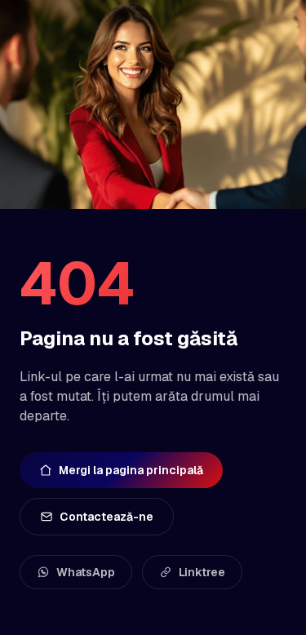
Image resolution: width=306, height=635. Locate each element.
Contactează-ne (106, 516)
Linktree (202, 572)
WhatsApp (85, 572)
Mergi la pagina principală (131, 470)
